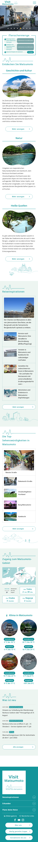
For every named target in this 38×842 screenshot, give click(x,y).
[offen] (19, 47)
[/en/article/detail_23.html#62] (28, 635)
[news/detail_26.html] (19, 723)
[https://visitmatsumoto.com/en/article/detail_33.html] (19, 339)
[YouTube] (19, 820)
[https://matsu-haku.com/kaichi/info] (19, 40)
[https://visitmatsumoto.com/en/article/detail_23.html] (19, 313)
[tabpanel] (19, 18)
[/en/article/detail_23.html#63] (9, 669)
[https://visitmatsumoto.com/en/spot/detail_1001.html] (19, 505)
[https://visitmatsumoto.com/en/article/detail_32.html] (19, 394)
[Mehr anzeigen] (19, 18)
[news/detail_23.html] (19, 735)
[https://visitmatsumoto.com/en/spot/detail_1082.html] (19, 481)
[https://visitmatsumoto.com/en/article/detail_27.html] (19, 355)
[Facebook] (15, 820)
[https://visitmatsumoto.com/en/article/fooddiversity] (19, 375)
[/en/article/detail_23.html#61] (9, 635)
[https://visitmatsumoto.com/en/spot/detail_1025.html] (19, 516)
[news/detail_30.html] (19, 711)
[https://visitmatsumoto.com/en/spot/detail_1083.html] (19, 462)
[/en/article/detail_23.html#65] (28, 669)
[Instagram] (23, 820)
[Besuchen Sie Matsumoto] (10, 3)
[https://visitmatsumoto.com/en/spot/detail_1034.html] (19, 493)
